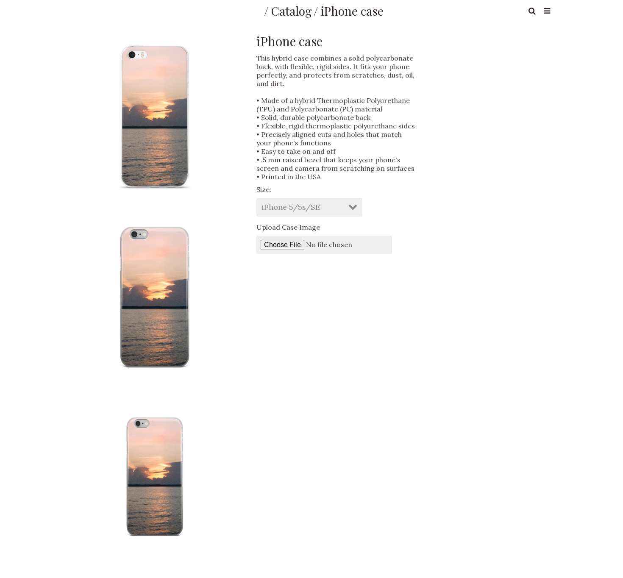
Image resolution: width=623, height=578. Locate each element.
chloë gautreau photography (167, 11)
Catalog (291, 11)
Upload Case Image (288, 227)
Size (263, 189)
